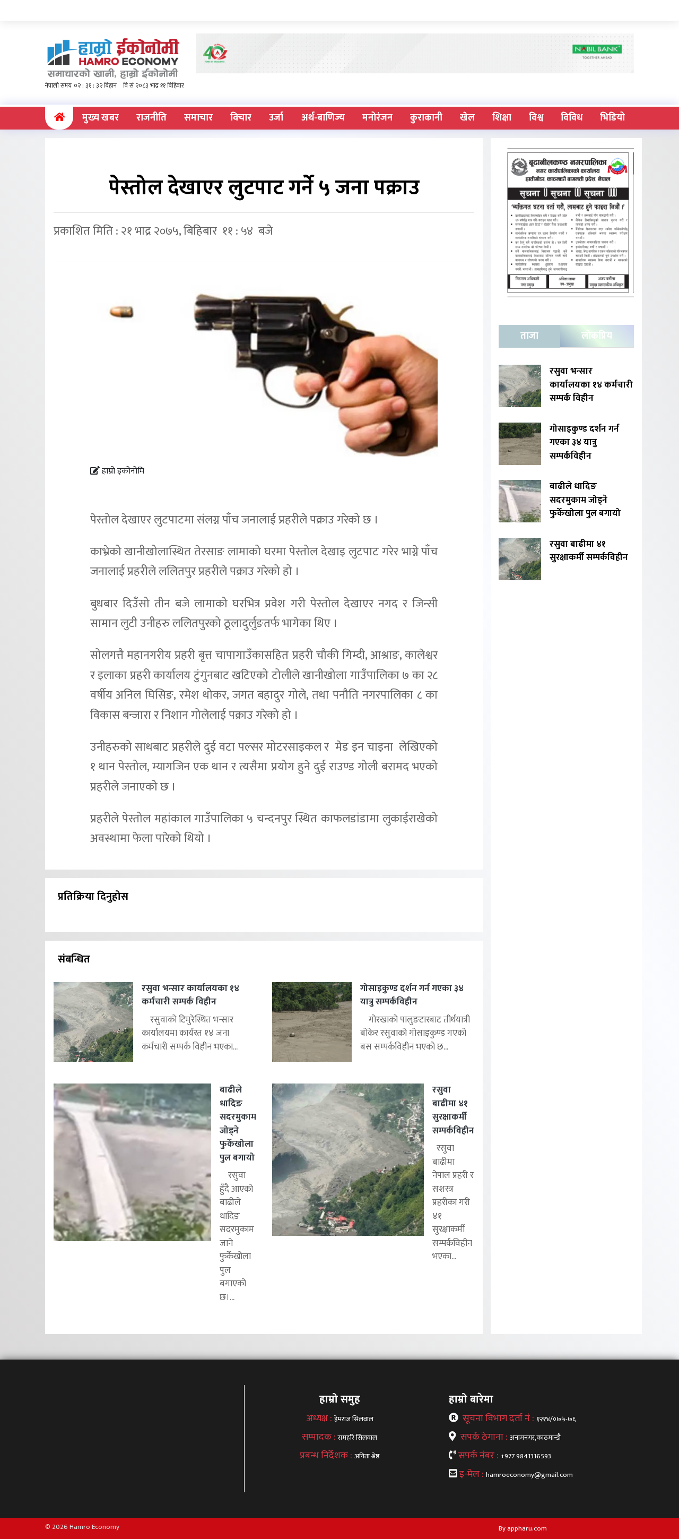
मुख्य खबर (100, 118)
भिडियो (612, 118)
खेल (467, 118)
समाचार (198, 118)
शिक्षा (501, 118)
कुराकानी (426, 118)
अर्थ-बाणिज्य (323, 118)
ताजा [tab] (529, 336)
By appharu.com (523, 1528)
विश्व (536, 118)
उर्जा (276, 118)
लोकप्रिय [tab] (596, 336)
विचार (240, 118)
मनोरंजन (377, 118)
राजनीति (151, 118)
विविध (571, 118)
